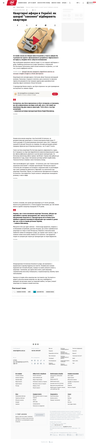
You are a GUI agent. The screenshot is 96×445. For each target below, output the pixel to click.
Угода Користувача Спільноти (65, 361)
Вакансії (74, 353)
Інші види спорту (72, 404)
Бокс (69, 396)
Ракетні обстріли (37, 375)
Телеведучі (51, 358)
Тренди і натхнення (55, 400)
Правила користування (52, 364)
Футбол (69, 398)
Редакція (51, 350)
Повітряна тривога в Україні (40, 381)
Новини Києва (22, 2)
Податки (70, 385)
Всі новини (19, 373)
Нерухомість (54, 394)
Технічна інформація (77, 348)
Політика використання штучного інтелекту (65, 352)
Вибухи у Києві (56, 2)
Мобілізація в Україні (56, 373)
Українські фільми (20, 398)
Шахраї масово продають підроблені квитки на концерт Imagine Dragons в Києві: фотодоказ (33, 72)
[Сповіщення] (83, 3)
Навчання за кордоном (38, 406)
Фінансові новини (72, 379)
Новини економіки (73, 373)
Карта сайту (75, 360)
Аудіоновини (19, 383)
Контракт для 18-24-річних (56, 383)
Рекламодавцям (52, 360)
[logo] (11, 3)
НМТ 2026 (35, 401)
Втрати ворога (36, 387)
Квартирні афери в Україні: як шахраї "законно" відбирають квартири (42, 7)
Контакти (75, 350)
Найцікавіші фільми (20, 396)
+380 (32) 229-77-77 (58, 425)
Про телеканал (52, 355)
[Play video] (36, 40)
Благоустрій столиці (44, 2)
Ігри (73, 363)
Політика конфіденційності (65, 349)
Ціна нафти (70, 375)
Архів (74, 358)
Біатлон (70, 402)
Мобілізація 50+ (54, 379)
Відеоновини (19, 381)
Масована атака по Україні (39, 383)
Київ (14, 7)
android (54, 434)
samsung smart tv (79, 434)
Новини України (20, 7)
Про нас (50, 348)
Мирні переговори (37, 379)
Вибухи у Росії (36, 385)
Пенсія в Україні (72, 387)
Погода (17, 385)
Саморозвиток (36, 403)
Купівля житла (53, 398)
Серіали (17, 404)
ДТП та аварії (32, 2)
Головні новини (19, 375)
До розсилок (39, 414)
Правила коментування (64, 365)
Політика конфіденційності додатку (65, 357)
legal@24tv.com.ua (67, 426)
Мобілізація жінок (54, 381)
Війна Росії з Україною (39, 373)
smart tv (71, 434)
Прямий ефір (19, 379)
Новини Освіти (37, 394)
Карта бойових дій (37, 377)
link (32, 360)
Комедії (17, 402)
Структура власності (77, 355)
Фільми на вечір (20, 400)
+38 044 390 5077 (36, 350)
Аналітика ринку (54, 396)
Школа (34, 399)
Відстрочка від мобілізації (56, 385)
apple (62, 434)
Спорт (69, 394)
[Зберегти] (55, 25)
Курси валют (71, 377)
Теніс (69, 400)
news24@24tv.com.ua (19, 350)
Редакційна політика (53, 353)
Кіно (17, 394)
